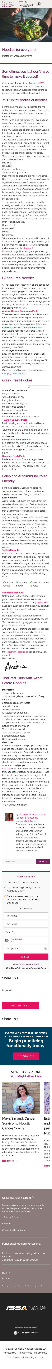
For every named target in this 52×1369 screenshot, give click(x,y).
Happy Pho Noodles (14, 373)
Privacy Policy (41, 1352)
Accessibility (10, 1352)
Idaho (42, 1357)
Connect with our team (14, 1230)
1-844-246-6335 (37, 968)
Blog (4, 1273)
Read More (8, 1161)
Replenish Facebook (16, 652)
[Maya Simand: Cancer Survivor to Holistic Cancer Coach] (21, 1098)
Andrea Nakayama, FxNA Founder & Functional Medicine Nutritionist (30, 817)
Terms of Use (25, 1352)
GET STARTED (26, 1056)
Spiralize (6, 768)
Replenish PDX (36, 83)
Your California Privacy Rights (22, 1357)
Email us (7, 1223)
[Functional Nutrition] (26, 1327)
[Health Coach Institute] (26, 1333)
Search (43, 861)
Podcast (6, 1278)
